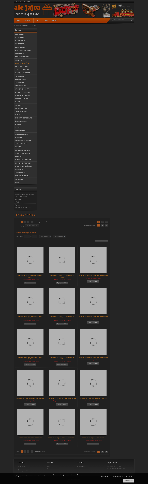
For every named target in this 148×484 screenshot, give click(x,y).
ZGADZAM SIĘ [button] (128, 480)
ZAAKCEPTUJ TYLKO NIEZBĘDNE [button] (123, 476)
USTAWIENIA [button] (104, 476)
